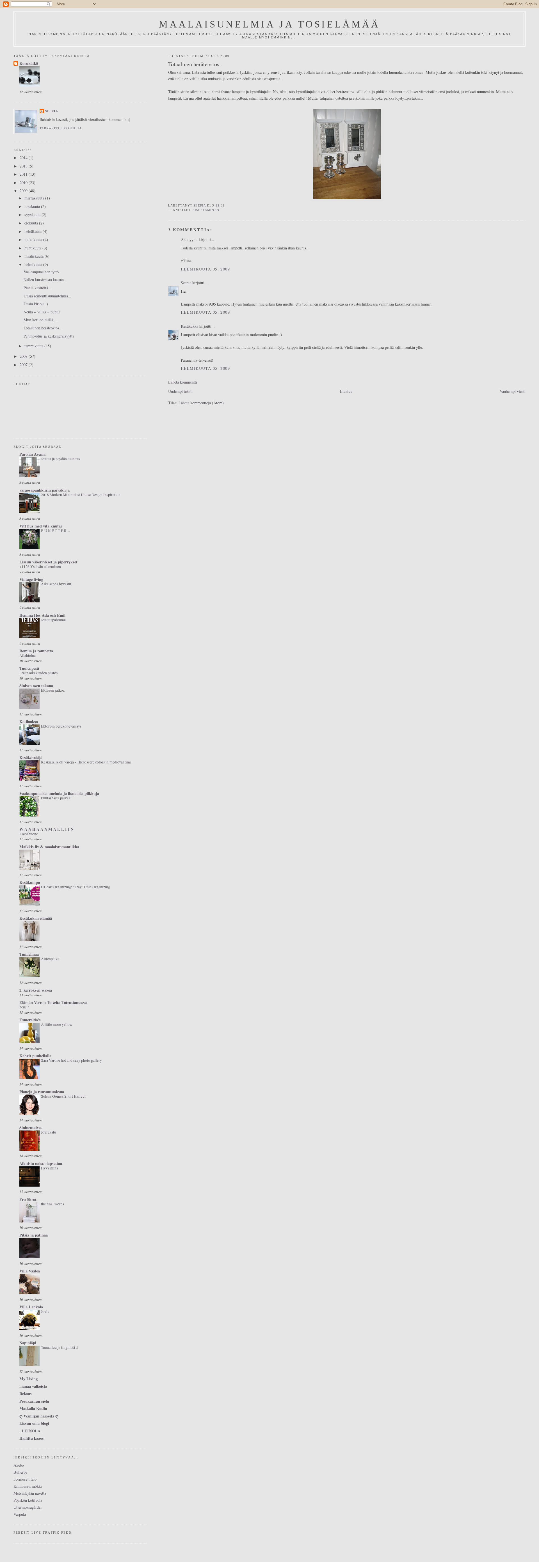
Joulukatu (48, 1132)
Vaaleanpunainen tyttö (41, 271)
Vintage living (31, 579)
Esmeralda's (30, 1020)
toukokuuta (33, 239)
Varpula (19, 1514)
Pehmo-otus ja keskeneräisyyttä (49, 336)
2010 (24, 182)
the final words (52, 1204)
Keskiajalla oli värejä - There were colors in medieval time (86, 762)
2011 (24, 174)
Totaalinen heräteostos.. (42, 328)
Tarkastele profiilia (61, 128)
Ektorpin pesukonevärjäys (61, 726)
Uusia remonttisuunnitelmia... (47, 296)
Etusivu (346, 391)
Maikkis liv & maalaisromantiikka (49, 847)
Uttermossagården (27, 1507)
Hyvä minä (49, 1168)
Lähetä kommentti (182, 382)
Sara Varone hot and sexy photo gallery (71, 1060)
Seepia (186, 282)
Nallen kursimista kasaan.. (45, 279)
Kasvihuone (28, 833)
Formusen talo (24, 1479)
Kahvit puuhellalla (35, 1056)
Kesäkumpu (29, 882)
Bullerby (20, 1472)
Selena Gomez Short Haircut (63, 1096)
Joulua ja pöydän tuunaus (60, 458)
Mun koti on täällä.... (41, 319)
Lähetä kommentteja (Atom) (201, 402)
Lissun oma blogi (34, 1423)
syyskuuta (33, 214)
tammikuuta (34, 345)
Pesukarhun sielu (34, 1401)
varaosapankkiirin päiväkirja (44, 490)
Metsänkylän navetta (29, 1493)
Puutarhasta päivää (55, 798)
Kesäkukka (189, 326)
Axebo (18, 1465)
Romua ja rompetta (36, 651)
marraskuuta (34, 198)
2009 (24, 190)
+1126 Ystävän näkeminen (40, 566)
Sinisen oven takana (36, 686)
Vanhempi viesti (513, 391)
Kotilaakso (28, 721)
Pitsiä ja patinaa (33, 1235)
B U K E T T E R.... (55, 530)
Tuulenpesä (29, 668)
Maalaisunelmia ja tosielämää (269, 24)
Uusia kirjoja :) (36, 303)
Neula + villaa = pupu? (42, 312)
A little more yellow (56, 1024)
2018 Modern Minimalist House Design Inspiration (80, 494)
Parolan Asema (32, 454)
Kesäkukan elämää (35, 918)
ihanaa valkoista (33, 1386)
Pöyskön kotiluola (27, 1500)
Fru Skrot (27, 1199)
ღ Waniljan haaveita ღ (38, 1416)
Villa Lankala (31, 1307)
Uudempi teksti (180, 391)
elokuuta (31, 223)
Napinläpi (27, 1343)
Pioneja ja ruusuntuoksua (41, 1092)
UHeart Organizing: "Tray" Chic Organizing (75, 886)
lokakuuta (32, 206)
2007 (24, 364)
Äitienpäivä (50, 958)
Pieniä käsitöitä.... (38, 287)
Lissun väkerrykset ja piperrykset (48, 562)
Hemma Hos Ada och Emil (42, 615)
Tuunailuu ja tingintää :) (59, 1347)
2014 (24, 157)
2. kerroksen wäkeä (35, 990)
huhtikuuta (33, 248)
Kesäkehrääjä (30, 757)
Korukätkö (28, 63)
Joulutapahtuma (53, 619)
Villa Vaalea (29, 1271)
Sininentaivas (30, 1127)
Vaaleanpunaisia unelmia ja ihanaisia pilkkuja (59, 793)
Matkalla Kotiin (33, 1408)
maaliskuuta (34, 256)
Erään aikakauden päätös (38, 672)
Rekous (25, 1393)
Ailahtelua (27, 655)
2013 (24, 166)
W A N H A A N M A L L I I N (46, 829)
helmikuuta (33, 264)
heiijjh (24, 1007)
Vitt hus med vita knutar (40, 526)
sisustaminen (206, 210)
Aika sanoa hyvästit (56, 583)
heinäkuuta (33, 231)
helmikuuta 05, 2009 (205, 269)
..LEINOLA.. (31, 1431)
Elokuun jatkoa (53, 690)
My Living (28, 1379)
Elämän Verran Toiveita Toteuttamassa (53, 1002)
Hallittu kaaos (31, 1438)
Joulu (45, 1311)
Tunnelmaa (29, 954)
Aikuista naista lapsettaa (40, 1163)
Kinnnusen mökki (27, 1486)
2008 (24, 356)
